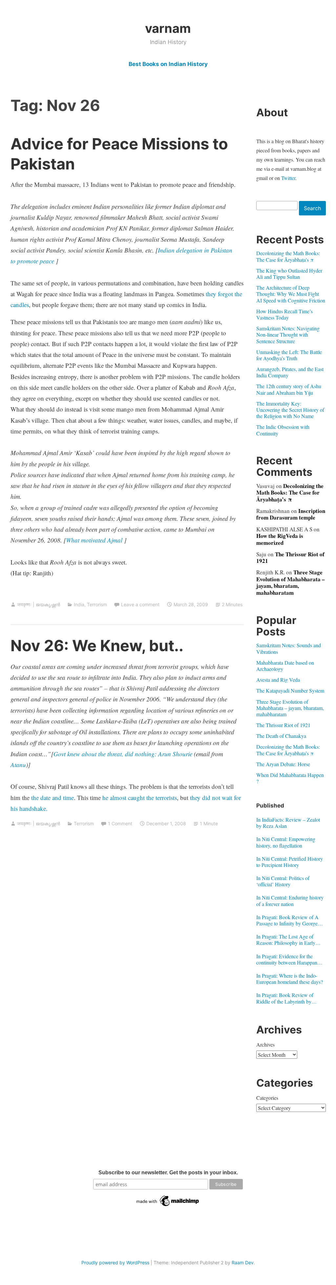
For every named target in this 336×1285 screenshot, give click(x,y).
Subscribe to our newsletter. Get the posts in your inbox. (168, 1172)
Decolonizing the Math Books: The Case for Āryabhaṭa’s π (288, 256)
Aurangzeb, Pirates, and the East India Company (290, 372)
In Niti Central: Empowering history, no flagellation (285, 842)
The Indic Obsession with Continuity (282, 429)
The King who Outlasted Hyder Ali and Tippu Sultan (289, 273)
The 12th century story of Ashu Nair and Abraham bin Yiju (288, 389)
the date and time (52, 797)
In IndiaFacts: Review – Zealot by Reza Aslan (288, 822)
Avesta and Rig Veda (278, 679)
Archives (265, 1044)
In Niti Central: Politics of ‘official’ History (282, 881)
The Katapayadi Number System (290, 690)
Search (312, 208)
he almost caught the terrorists (139, 797)
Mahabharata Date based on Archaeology (285, 665)
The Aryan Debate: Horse (283, 764)
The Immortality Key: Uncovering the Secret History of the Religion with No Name (290, 409)
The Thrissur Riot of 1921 (290, 557)
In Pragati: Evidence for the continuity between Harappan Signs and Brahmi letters (286, 959)
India (79, 604)
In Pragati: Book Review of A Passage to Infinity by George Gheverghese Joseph (287, 920)
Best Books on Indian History (168, 64)
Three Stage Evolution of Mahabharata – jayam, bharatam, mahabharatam (290, 582)
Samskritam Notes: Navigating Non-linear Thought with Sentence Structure (288, 334)
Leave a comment (140, 604)
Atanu (18, 765)
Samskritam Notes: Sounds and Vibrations (288, 648)
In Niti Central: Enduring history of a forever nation (290, 900)
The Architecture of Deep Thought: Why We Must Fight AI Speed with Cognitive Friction (290, 293)
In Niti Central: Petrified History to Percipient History (289, 861)
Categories (267, 1097)
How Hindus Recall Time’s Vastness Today (284, 314)
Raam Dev (243, 1262)
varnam (168, 28)
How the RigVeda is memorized (279, 539)
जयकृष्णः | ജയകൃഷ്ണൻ (38, 604)
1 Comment (120, 823)
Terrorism (97, 604)
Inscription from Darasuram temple (290, 514)
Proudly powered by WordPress (115, 1262)
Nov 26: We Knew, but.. (96, 645)
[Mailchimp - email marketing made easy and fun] (168, 1206)
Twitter (288, 177)
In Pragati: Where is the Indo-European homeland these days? (289, 978)
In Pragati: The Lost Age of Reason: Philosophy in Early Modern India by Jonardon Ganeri (285, 939)
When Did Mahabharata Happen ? (290, 778)
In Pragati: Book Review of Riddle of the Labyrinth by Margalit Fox (284, 998)
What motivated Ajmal (94, 540)
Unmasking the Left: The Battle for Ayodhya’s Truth (289, 355)
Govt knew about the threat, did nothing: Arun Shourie (122, 754)
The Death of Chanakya (281, 735)
